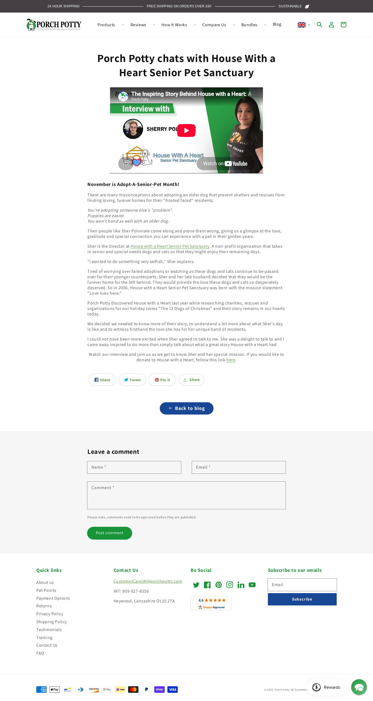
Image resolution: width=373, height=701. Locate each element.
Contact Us (47, 645)
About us (45, 582)
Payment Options (53, 598)
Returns (44, 606)
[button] (319, 25)
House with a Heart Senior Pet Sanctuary (170, 246)
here (230, 360)
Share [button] (195, 379)
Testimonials (49, 629)
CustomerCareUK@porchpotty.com (148, 581)
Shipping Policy (51, 622)
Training (44, 637)
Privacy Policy (49, 614)
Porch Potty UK (284, 689)
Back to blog (190, 408)
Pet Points (46, 590)
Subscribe (302, 599)
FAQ (40, 653)
